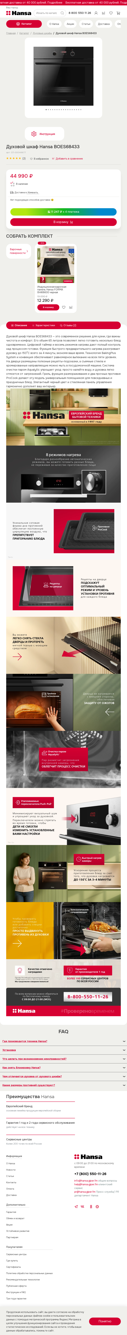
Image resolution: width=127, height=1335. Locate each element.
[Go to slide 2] (48, 109)
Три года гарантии (16, 1298)
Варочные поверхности (18, 251)
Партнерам (12, 1237)
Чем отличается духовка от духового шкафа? (32, 1076)
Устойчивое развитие (17, 1231)
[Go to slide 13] (72, 109)
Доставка (104, 24)
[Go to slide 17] (80, 109)
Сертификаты (13, 1267)
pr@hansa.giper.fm (84, 1191)
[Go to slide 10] (65, 109)
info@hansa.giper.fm (86, 1180)
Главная (11, 33)
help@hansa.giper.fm (86, 1184)
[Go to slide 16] (78, 109)
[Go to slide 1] (46, 109)
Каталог (27, 23)
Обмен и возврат (15, 1218)
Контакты (11, 1182)
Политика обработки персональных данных (29, 1273)
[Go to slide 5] (54, 109)
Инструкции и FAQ (16, 1292)
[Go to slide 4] (52, 109)
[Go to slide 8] (61, 109)
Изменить (12, 7)
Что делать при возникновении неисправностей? (34, 1058)
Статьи (86, 24)
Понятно (105, 1321)
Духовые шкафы (42, 33)
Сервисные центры (16, 1254)
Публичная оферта (16, 1286)
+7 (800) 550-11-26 (90, 1174)
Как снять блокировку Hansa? (21, 1067)
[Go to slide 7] (59, 109)
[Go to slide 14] (74, 109)
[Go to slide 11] (67, 109)
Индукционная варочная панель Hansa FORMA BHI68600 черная (51, 289)
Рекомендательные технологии (23, 1279)
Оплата (10, 1188)
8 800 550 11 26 (80, 13)
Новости (10, 1169)
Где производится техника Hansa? (24, 1041)
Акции (70, 24)
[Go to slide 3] (50, 109)
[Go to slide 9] (63, 109)
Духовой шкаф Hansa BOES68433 (76, 33)
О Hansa (54, 24)
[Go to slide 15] (76, 109)
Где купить (12, 1260)
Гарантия (11, 1212)
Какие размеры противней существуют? (28, 1085)
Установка (9, 1050)
